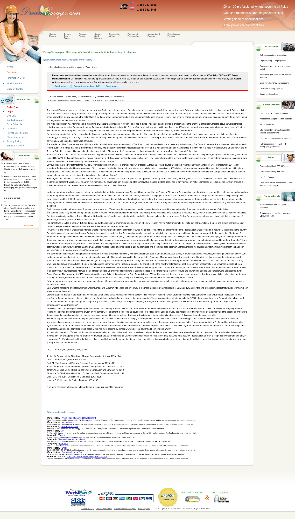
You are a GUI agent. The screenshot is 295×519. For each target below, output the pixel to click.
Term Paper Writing (104, 509)
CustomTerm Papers (67, 36)
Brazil (64, 448)
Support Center (15, 89)
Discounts (12, 128)
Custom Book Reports (98, 36)
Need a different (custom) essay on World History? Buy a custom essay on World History (87, 97)
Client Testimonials (16, 137)
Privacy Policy (14, 141)
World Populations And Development (79, 418)
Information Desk (16, 78)
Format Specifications (18, 133)
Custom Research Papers (125, 509)
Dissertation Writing (114, 35)
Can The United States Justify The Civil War (87, 456)
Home (10, 66)
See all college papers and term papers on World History (73, 67)
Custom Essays (53, 35)
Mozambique (68, 422)
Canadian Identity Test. (72, 452)
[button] (61, 86)
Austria (62, 435)
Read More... (29, 225)
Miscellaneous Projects (173, 35)
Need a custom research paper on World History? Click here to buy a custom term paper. (87, 100)
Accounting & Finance (154, 35)
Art (62, 431)
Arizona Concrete (69, 426)
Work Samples (14, 83)
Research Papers (83, 35)
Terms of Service (15, 145)
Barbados (63, 443)
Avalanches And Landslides (72, 439)
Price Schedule (14, 124)
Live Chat (11, 115)
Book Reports (144, 509)
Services (11, 72)
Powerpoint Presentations (134, 35)
